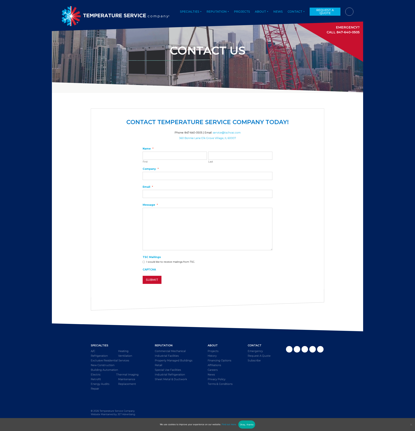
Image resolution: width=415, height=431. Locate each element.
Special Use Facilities (168, 369)
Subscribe (254, 360)
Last (210, 162)
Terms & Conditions (220, 384)
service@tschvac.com (227, 132)
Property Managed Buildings (173, 360)
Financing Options (219, 360)
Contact (295, 11)
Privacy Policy (216, 379)
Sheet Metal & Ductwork (171, 379)
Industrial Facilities (167, 355)
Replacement (127, 384)
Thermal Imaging (127, 374)
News (278, 11)
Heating (123, 351)
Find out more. (229, 424)
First (145, 162)
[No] (411, 424)
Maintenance (126, 379)
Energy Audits (100, 384)
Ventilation (125, 355)
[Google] (305, 349)
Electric (96, 374)
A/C (93, 351)
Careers (213, 369)
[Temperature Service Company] (115, 12)
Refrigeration (99, 355)
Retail (158, 365)
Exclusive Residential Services (110, 360)
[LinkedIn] (312, 349)
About (260, 11)
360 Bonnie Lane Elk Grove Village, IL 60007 (207, 138)
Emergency (255, 351)
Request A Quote (325, 11)
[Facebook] (289, 349)
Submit (152, 280)
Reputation (217, 11)
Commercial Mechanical (170, 351)
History (212, 355)
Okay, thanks (247, 424)
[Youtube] (320, 349)
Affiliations (214, 365)
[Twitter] (297, 349)
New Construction (102, 365)
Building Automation (104, 369)
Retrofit (96, 379)
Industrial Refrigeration (170, 374)
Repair (95, 388)
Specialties (189, 11)
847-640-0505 (348, 32)
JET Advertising (126, 414)
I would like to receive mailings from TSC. (170, 261)
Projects (242, 11)
